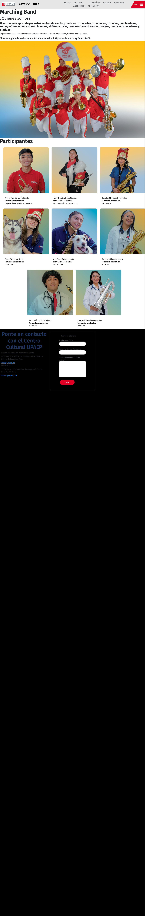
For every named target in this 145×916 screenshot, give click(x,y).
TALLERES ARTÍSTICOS (79, 4)
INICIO (67, 2)
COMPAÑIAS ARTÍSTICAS (94, 4)
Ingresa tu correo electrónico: (70, 349)
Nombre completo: (66, 340)
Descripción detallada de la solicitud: (69, 359)
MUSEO (107, 2)
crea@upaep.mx (8, 363)
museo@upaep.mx (9, 375)
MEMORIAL (119, 2)
